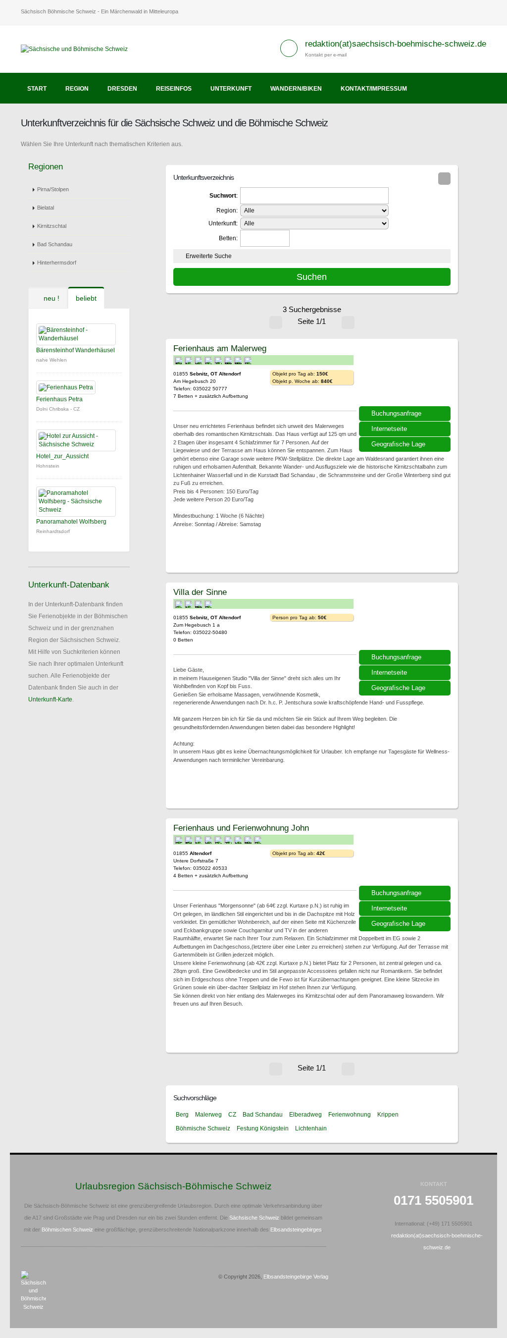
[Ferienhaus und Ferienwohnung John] (406, 855)
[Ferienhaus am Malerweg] (406, 376)
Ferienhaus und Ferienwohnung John (241, 828)
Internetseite (389, 428)
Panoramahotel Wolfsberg (71, 521)
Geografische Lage (398, 444)
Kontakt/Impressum (374, 88)
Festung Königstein (263, 1128)
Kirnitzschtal (51, 226)
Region (77, 88)
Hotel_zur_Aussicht (62, 456)
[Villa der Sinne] (406, 619)
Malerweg (208, 1114)
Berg (182, 1114)
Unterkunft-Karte (50, 699)
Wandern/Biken (296, 88)
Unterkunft (231, 88)
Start (37, 88)
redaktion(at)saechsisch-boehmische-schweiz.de (395, 44)
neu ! (50, 298)
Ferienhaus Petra (59, 399)
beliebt (86, 298)
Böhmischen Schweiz (67, 1229)
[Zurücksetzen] (444, 178)
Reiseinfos (174, 88)
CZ (232, 1114)
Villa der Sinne (200, 592)
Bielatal (45, 208)
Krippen (388, 1114)
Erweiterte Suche (209, 256)
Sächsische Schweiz (254, 1218)
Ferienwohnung (349, 1114)
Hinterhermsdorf (56, 263)
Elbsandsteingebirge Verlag (295, 1277)
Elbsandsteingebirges (296, 1229)
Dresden (122, 88)
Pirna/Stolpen (53, 189)
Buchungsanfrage (396, 413)
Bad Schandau (54, 244)
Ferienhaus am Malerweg (219, 348)
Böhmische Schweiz (203, 1128)
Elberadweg (305, 1114)
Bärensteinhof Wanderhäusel (75, 350)
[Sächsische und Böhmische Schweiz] (78, 48)
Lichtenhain (311, 1128)
